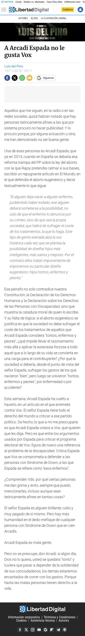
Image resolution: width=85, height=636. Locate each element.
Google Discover (45, 629)
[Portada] (28, 10)
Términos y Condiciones (59, 617)
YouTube (39, 629)
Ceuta (18, 2)
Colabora (68, 9)
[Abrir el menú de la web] (4, 10)
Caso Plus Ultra (54, 2)
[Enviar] (22, 78)
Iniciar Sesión (80, 9)
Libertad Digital (42, 609)
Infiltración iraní (72, 2)
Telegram (58, 629)
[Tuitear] (15, 78)
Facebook (19, 629)
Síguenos (48, 78)
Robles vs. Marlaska (34, 2)
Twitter (26, 629)
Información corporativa (24, 617)
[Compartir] (7, 78)
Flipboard (51, 629)
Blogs (34, 18)
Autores (23, 18)
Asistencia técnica (43, 620)
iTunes (64, 629)
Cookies (21, 620)
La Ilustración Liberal (54, 18)
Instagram (32, 629)
